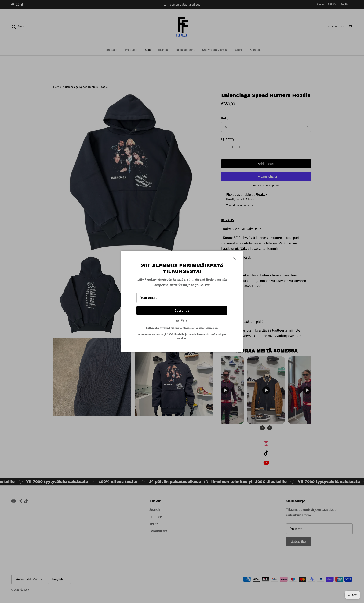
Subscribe (182, 310)
